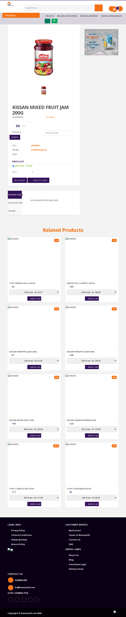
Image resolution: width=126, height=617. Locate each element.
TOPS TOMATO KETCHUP (21, 489)
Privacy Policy (18, 530)
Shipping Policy (19, 539)
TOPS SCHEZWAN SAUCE (79, 489)
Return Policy (18, 544)
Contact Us (74, 539)
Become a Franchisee (67, 15)
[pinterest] (30, 599)
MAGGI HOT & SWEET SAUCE (81, 283)
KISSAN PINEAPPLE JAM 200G (23, 352)
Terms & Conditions (21, 535)
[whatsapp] (17, 599)
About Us (50, 15)
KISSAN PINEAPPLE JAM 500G (80, 352)
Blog (71, 559)
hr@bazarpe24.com (25, 587)
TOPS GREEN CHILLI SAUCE (22, 283)
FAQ (71, 544)
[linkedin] (24, 599)
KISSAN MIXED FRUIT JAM (21, 420)
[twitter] (37, 599)
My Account (75, 530)
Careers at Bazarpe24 (111, 15)
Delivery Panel (76, 569)
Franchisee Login (77, 564)
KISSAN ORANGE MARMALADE (81, 420)
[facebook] (10, 599)
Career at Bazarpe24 (79, 535)
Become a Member (89, 15)
